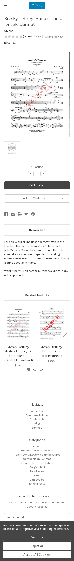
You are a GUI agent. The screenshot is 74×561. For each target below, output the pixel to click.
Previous (5, 333)
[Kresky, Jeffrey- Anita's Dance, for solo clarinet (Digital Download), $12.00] (18, 323)
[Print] (20, 214)
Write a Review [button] (54, 36)
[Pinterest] (33, 214)
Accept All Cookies (37, 554)
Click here (28, 271)
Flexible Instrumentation (37, 463)
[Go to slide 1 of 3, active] (28, 369)
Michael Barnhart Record (37, 450)
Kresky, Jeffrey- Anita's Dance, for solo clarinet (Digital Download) (18, 353)
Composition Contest (37, 459)
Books (37, 446)
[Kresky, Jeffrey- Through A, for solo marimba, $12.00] (51, 323)
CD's (37, 475)
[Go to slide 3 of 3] (41, 369)
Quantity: (37, 166)
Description (37, 230)
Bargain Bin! (37, 467)
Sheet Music (37, 483)
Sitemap (37, 427)
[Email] (13, 214)
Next (65, 333)
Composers (37, 479)
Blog (37, 423)
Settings (37, 537)
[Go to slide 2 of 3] (34, 369)
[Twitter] (26, 214)
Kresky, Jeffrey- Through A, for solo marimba (51, 351)
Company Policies (37, 415)
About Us (37, 411)
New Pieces (37, 471)
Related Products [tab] (37, 295)
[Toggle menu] (5, 5)
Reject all (37, 546)
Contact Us (37, 419)
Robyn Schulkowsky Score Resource (37, 454)
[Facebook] (6, 214)
